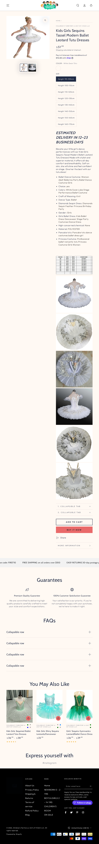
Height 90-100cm (66, 79)
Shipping (59, 50)
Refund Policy (32, 810)
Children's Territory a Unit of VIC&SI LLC (73, 26)
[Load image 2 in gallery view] (32, 68)
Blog (27, 814)
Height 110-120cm (66, 92)
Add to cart (74, 522)
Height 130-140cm (66, 105)
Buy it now (74, 530)
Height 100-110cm (66, 85)
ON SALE (48, 814)
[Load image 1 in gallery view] (24, 68)
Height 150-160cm (66, 118)
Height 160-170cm (66, 124)
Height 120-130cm (66, 98)
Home (58, 21)
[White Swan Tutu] (58, 68)
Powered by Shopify (14, 834)
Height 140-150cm (66, 111)
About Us (29, 785)
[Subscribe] (91, 786)
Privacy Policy (32, 789)
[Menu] (8, 5)
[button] (77, 5)
